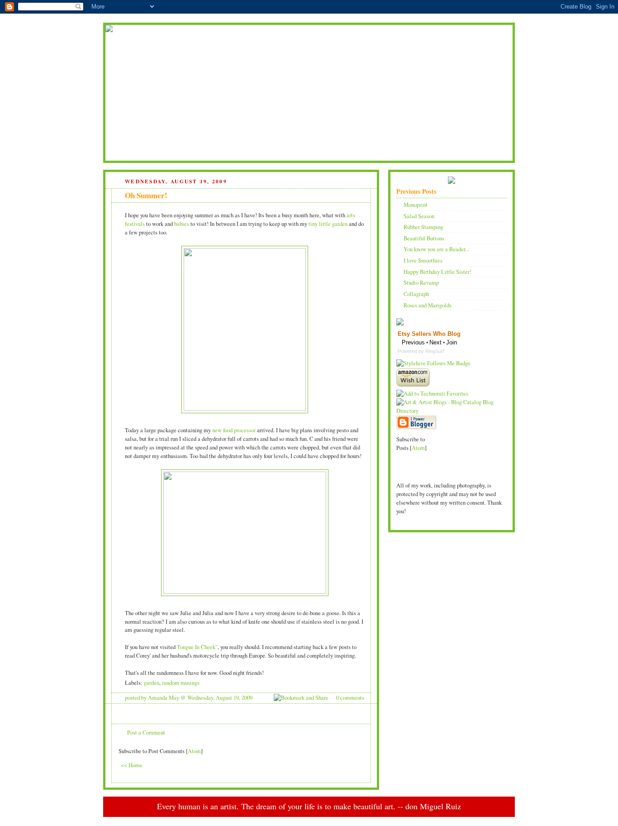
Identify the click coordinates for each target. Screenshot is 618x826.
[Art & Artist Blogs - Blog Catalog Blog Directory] (451, 411)
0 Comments (350, 698)
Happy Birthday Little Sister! (437, 272)
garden (151, 683)
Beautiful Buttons (424, 238)
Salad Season (419, 216)
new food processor (234, 430)
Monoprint (416, 205)
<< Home (132, 765)
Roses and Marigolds (428, 305)
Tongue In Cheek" (197, 647)
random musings (181, 683)
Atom (194, 751)
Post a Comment (146, 732)
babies (181, 224)
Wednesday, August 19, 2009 (219, 698)
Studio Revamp (421, 282)
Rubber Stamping (423, 227)
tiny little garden (328, 224)
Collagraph (416, 294)
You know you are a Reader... (436, 249)
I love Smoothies (423, 260)
